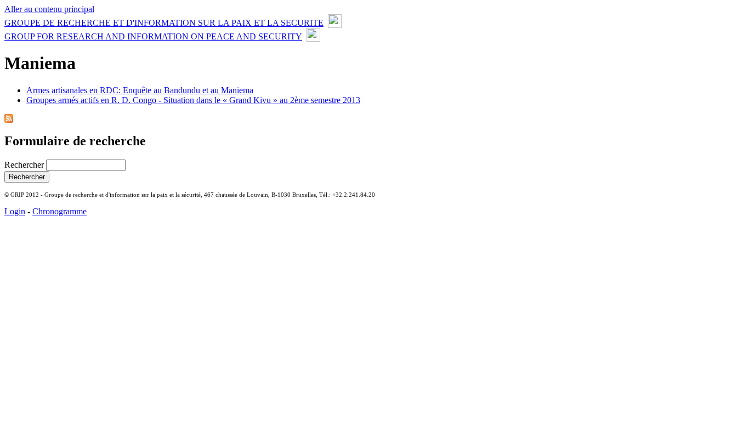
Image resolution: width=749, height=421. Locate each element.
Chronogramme (59, 211)
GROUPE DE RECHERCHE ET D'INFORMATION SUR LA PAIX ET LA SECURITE (164, 22)
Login (14, 211)
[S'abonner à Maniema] (8, 119)
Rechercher (25, 164)
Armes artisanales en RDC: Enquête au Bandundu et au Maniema (139, 90)
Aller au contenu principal (49, 9)
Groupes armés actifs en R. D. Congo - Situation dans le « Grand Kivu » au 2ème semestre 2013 (193, 100)
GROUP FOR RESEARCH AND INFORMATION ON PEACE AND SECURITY (153, 36)
